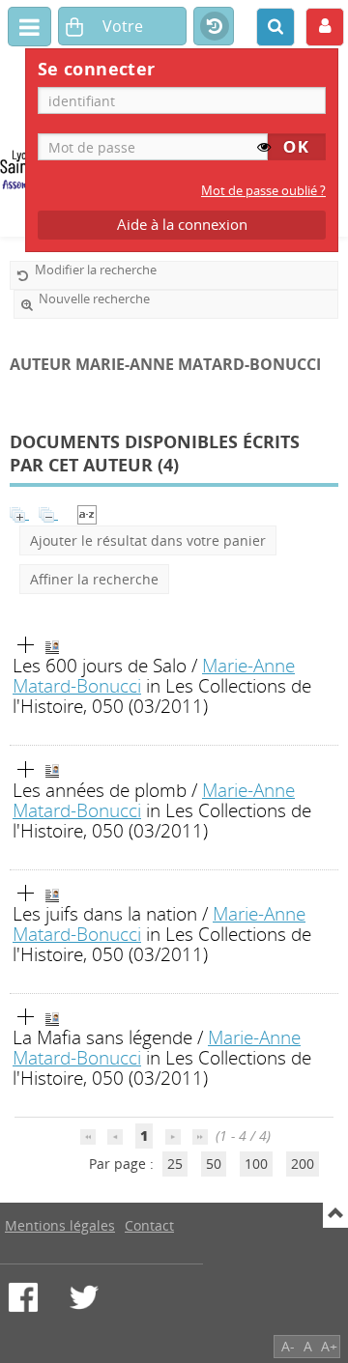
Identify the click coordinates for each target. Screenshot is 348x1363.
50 (213, 1163)
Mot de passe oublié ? (263, 191)
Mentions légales (60, 1225)
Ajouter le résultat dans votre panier (148, 540)
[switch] (264, 147)
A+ (329, 1346)
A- (288, 1346)
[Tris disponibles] (87, 513)
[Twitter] (84, 1297)
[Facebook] (23, 1297)
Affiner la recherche (94, 579)
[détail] (26, 645)
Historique (213, 27)
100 (256, 1163)
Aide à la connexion (182, 224)
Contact (149, 1225)
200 (302, 1163)
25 (175, 1163)
